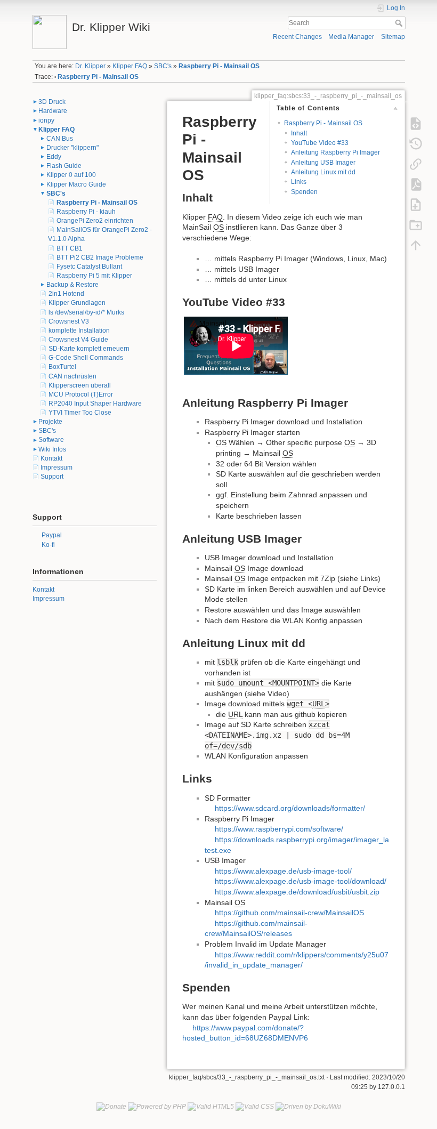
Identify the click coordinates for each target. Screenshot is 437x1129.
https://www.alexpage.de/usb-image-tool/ (283, 871)
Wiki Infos (52, 449)
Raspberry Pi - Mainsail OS (219, 66)
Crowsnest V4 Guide (78, 339)
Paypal (52, 535)
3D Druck (52, 102)
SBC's (163, 66)
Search (400, 23)
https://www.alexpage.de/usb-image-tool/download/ (300, 881)
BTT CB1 (69, 248)
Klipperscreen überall (79, 385)
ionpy (46, 120)
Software (51, 439)
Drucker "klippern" (72, 147)
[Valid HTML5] (211, 1106)
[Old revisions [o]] (415, 143)
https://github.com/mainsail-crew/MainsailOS (289, 912)
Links (298, 182)
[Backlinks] (415, 164)
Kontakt (51, 458)
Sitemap (393, 37)
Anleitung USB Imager (323, 162)
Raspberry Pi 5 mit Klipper (94, 275)
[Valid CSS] (255, 1106)
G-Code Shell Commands (85, 357)
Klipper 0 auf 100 (71, 175)
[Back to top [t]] (415, 245)
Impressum (56, 467)
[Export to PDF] (415, 184)
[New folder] (415, 224)
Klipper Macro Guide (76, 184)
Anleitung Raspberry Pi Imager (335, 152)
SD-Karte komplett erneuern (89, 348)
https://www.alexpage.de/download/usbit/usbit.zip (297, 892)
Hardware (52, 111)
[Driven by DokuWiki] (308, 1106)
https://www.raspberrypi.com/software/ (279, 829)
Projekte (50, 421)
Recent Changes (297, 37)
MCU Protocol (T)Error (80, 394)
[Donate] (111, 1106)
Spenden (304, 192)
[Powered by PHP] (157, 1106)
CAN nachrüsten (72, 376)
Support (52, 476)
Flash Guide (64, 166)
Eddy (53, 156)
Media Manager (351, 37)
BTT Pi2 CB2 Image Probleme (99, 257)
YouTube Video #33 (320, 143)
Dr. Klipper (90, 66)
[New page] (415, 204)
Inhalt (299, 133)
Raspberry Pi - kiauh (86, 211)
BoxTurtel (62, 366)
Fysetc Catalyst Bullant (89, 266)
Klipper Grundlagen (77, 303)
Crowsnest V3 (68, 321)
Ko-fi (48, 545)
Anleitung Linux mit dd (323, 172)
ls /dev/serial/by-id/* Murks (86, 312)
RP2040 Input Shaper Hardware (95, 403)
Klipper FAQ (129, 66)
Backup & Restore (72, 284)
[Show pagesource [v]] (415, 123)
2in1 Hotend (66, 293)
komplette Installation (79, 330)
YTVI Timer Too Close (79, 412)
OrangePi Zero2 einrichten (94, 220)
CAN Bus (59, 138)
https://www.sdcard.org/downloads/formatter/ (290, 808)
